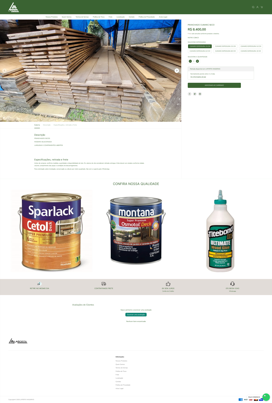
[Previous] (4, 70)
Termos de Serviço (82, 17)
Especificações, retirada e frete (65, 125)
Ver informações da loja (198, 77)
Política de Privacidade (147, 17)
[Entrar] (257, 7)
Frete (110, 17)
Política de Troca (98, 17)
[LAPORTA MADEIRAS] (13, 7)
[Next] (176, 70)
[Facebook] (189, 94)
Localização (121, 17)
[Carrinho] (262, 7)
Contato (131, 17)
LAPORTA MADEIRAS (27, 400)
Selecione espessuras (197, 42)
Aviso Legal (163, 17)
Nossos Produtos (52, 17)
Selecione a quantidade (197, 57)
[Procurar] (253, 7)
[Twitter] (195, 94)
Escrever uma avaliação (136, 314)
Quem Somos (66, 17)
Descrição (46, 125)
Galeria (37, 125)
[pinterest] (200, 94)
